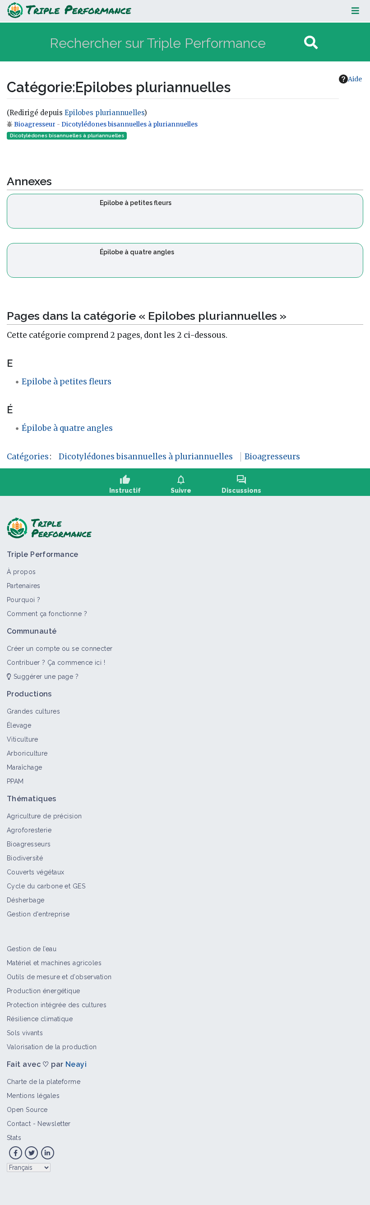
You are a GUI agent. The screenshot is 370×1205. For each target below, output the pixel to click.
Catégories (28, 457)
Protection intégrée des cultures (56, 1005)
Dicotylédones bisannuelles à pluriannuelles (129, 124)
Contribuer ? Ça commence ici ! (56, 662)
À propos (21, 571)
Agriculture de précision (44, 816)
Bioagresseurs (272, 457)
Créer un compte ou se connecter (60, 648)
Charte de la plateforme (43, 1081)
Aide (355, 79)
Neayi (76, 1064)
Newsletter (53, 1123)
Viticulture (22, 739)
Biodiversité (25, 858)
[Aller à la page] (310, 42)
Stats (14, 1137)
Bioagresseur (35, 124)
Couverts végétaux (35, 872)
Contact (19, 1123)
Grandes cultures (33, 711)
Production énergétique (43, 991)
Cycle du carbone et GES (46, 886)
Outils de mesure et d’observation (59, 977)
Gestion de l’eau (31, 949)
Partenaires (24, 585)
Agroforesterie (29, 830)
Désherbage (25, 900)
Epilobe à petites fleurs (135, 202)
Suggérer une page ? (45, 676)
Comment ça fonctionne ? (47, 613)
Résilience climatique (40, 1019)
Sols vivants (25, 1033)
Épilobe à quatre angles (137, 252)
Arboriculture (27, 753)
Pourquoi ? (23, 599)
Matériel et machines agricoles (54, 963)
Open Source (27, 1109)
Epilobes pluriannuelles (104, 112)
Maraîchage (24, 767)
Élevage (19, 725)
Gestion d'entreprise (38, 914)
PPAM (15, 781)
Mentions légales (33, 1095)
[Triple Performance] (69, 10)
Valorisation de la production (52, 1047)
